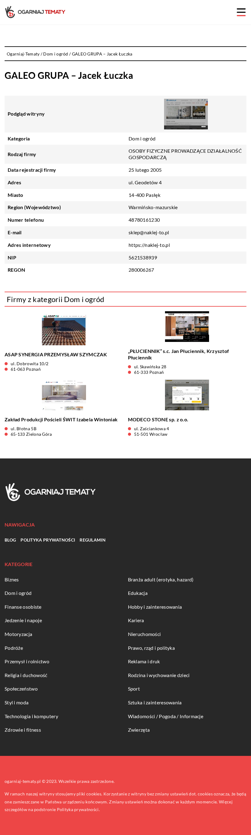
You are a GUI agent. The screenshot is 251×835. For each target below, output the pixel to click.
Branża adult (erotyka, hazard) (161, 579)
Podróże (14, 648)
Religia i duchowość (26, 675)
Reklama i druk (144, 661)
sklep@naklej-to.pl (149, 232)
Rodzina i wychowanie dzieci (159, 675)
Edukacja (138, 593)
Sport (134, 688)
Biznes (12, 579)
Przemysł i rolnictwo (27, 661)
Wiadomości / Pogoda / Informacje (166, 716)
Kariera (136, 620)
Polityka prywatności (48, 539)
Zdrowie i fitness (23, 730)
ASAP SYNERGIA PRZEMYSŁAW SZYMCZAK (56, 354)
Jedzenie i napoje (23, 620)
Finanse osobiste (23, 607)
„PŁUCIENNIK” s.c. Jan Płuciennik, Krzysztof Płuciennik (178, 354)
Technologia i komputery (31, 716)
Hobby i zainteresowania (155, 607)
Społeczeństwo (21, 688)
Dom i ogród (142, 138)
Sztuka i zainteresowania (155, 702)
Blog (10, 539)
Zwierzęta (139, 730)
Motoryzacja (18, 634)
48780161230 (144, 220)
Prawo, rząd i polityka (151, 648)
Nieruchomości (144, 634)
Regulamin (93, 539)
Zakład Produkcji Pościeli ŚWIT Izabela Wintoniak (61, 419)
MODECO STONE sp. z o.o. (158, 419)
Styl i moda (16, 702)
